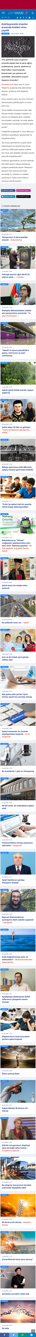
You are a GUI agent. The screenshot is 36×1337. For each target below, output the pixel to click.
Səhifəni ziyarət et (7, 192)
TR (8, 17)
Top (33, 1331)
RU (3, 17)
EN (6, 17)
